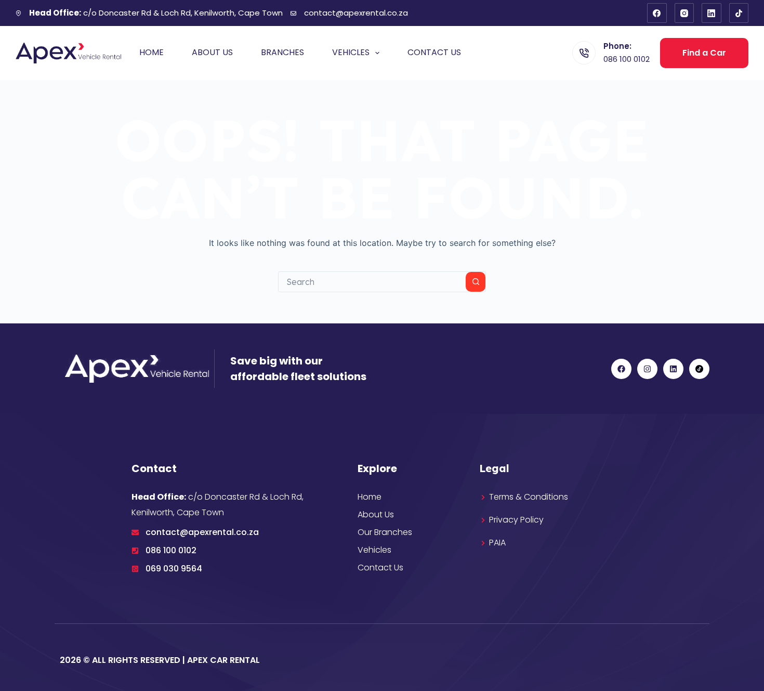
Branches (282, 52)
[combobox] (372, 281)
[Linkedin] (673, 369)
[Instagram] (684, 13)
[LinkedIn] (711, 13)
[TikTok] (739, 13)
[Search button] (475, 282)
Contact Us (434, 52)
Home (151, 52)
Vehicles (351, 52)
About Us (212, 52)
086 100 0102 (626, 59)
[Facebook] (657, 13)
